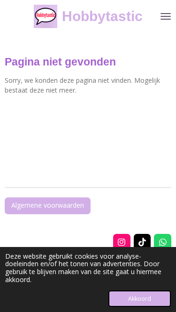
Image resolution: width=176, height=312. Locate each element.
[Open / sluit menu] (165, 16)
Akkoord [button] (139, 299)
